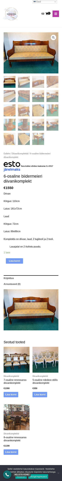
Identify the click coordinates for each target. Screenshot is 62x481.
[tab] (31, 278)
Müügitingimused (38, 476)
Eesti (38, 2)
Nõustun (21, 476)
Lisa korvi (14, 261)
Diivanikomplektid (20, 153)
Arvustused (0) (12, 284)
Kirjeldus (9, 278)
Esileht (7, 153)
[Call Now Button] (7, 474)
